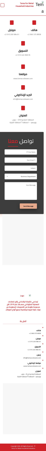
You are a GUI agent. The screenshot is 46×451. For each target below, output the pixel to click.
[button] (2, 5)
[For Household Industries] (39, 7)
